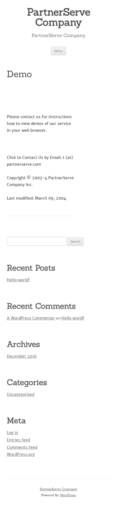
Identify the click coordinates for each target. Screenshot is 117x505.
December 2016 (22, 356)
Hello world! (18, 279)
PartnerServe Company (58, 17)
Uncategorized (20, 394)
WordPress (68, 495)
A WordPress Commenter (31, 318)
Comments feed (22, 447)
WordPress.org (21, 454)
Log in (12, 432)
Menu (58, 51)
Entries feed (18, 440)
